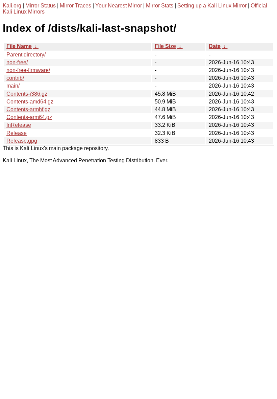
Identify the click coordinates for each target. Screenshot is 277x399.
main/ (13, 86)
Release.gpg (21, 141)
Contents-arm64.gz (29, 117)
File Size (165, 46)
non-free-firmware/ (28, 70)
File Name (19, 46)
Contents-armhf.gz (28, 109)
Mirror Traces (75, 5)
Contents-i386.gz (26, 94)
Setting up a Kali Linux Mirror (212, 5)
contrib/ (15, 78)
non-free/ (17, 62)
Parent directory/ (26, 54)
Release (16, 133)
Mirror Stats (159, 5)
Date (215, 46)
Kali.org (12, 5)
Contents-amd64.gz (29, 101)
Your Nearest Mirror (118, 5)
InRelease (18, 125)
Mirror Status (40, 5)
